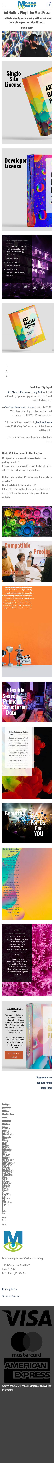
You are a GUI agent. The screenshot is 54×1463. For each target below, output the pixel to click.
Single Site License (14, 78)
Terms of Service (11, 1296)
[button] (4, 5)
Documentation (44, 1077)
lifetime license (44, 422)
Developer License (16, 163)
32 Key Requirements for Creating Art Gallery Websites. (11, 897)
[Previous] (5, 356)
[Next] (14, 356)
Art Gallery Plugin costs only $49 (25, 392)
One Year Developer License (19, 407)
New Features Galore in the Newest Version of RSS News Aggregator (7, 1120)
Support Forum (44, 1082)
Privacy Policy (9, 1289)
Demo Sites (46, 1088)
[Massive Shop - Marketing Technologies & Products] (27, 5)
